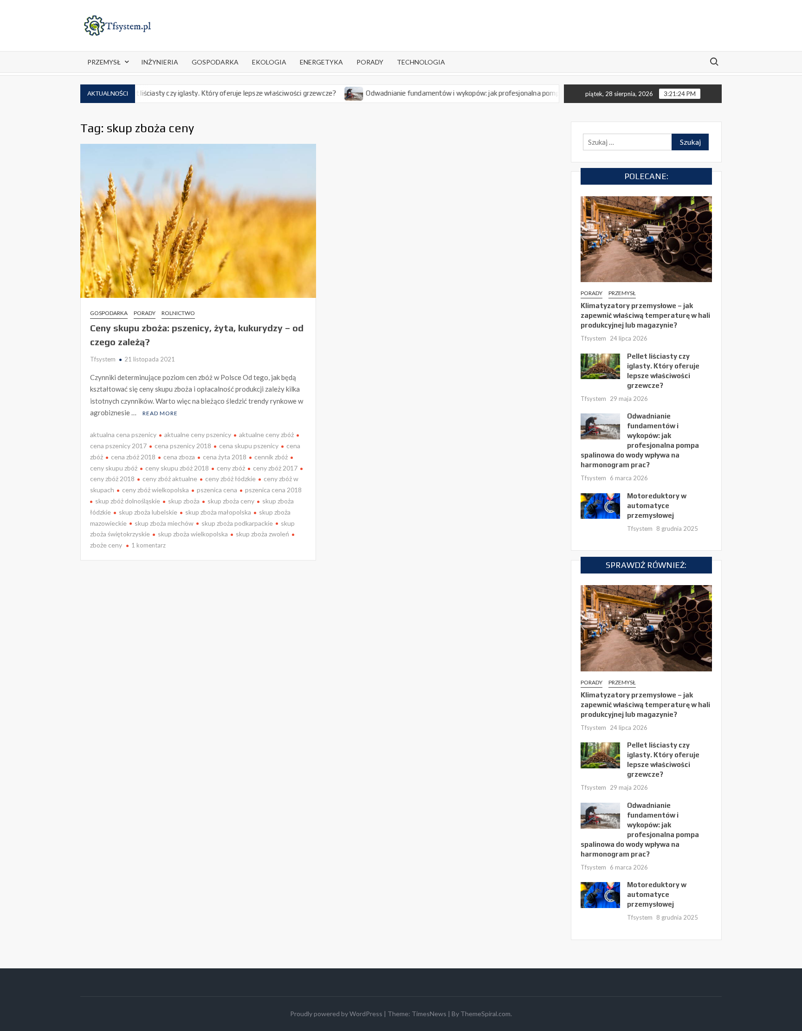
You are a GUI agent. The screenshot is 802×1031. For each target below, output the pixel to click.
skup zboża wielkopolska (193, 534)
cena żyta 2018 (224, 457)
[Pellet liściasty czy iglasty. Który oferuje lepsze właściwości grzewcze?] (600, 365)
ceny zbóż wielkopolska (155, 490)
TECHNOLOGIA (421, 62)
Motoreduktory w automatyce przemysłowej (656, 505)
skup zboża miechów (164, 523)
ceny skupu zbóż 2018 (177, 468)
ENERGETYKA (321, 62)
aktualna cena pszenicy (123, 434)
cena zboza (179, 457)
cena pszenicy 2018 (183, 446)
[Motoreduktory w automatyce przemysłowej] (600, 505)
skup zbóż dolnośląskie (127, 501)
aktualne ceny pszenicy (197, 434)
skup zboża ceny (230, 501)
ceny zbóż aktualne (169, 479)
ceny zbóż (231, 468)
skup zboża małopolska (218, 512)
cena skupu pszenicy (248, 446)
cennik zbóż (271, 457)
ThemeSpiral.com (485, 1014)
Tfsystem (103, 359)
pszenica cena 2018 (273, 490)
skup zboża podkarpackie (237, 523)
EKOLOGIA (269, 62)
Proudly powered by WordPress (336, 1014)
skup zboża (184, 501)
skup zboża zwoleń (262, 534)
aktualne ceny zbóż (266, 434)
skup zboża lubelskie (148, 512)
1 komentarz (148, 545)
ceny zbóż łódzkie (230, 479)
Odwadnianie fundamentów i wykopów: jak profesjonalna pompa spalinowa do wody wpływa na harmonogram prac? (517, 93)
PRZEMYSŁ (104, 62)
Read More (160, 413)
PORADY (369, 62)
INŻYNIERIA (159, 62)
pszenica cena (217, 490)
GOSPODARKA (215, 62)
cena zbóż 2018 (133, 457)
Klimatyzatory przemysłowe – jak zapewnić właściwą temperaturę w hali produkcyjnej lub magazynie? (645, 315)
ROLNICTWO (178, 312)
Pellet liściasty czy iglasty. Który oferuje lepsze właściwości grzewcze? (201, 93)
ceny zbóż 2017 (275, 468)
